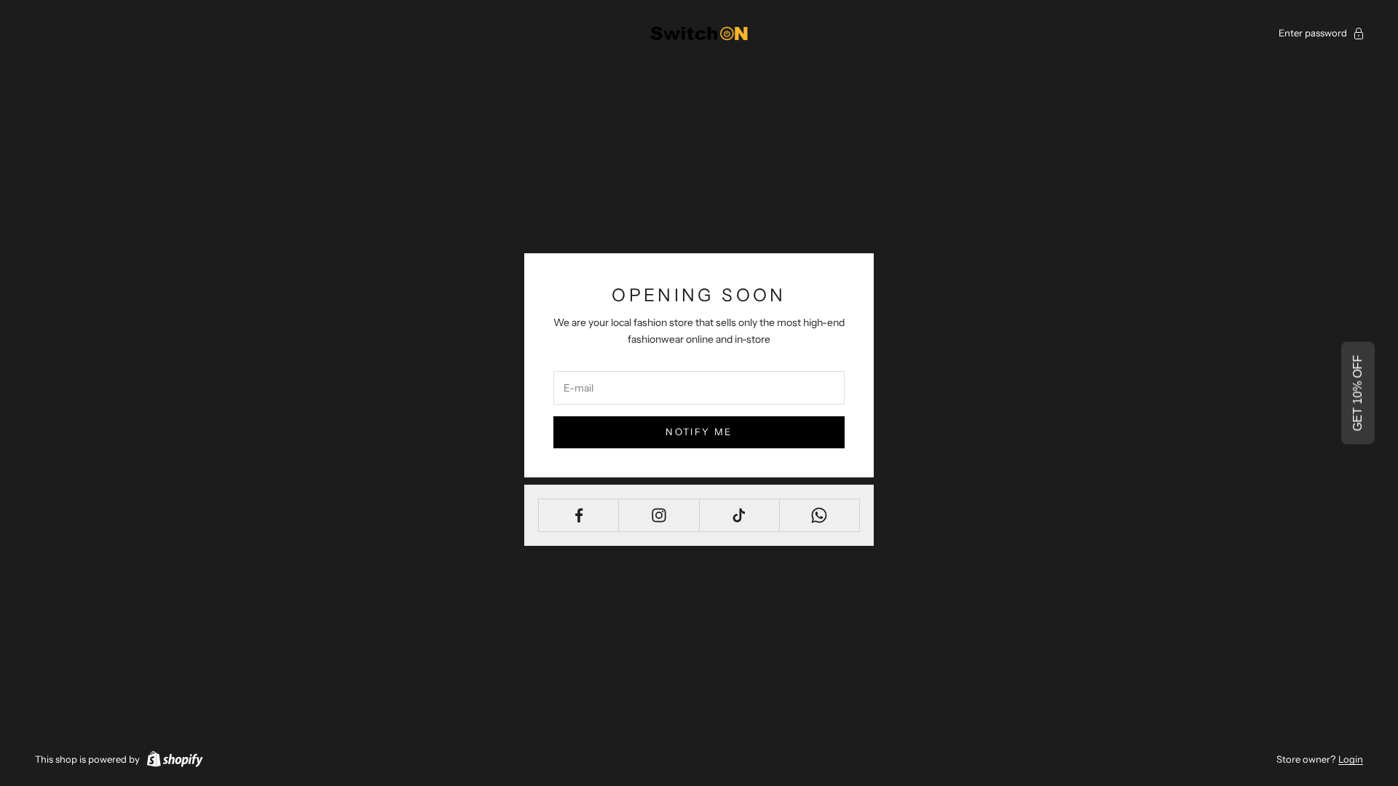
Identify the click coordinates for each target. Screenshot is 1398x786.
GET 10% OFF (1357, 393)
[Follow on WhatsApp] (819, 515)
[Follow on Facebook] (578, 515)
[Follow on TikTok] (739, 515)
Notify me (699, 431)
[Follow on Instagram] (658, 515)
